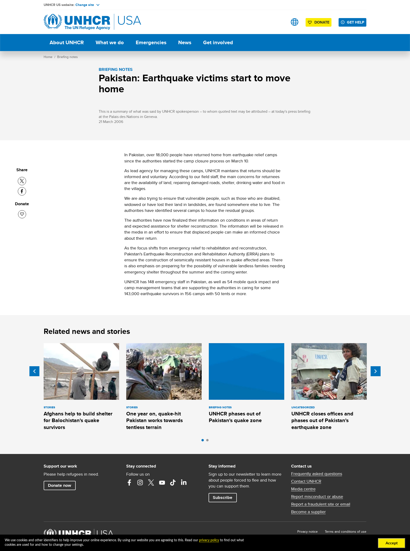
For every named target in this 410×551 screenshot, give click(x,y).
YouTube (162, 482)
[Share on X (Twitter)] (22, 181)
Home (48, 56)
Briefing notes (67, 56)
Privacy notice (307, 531)
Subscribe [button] (222, 497)
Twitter (151, 482)
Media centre (303, 489)
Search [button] (280, 22)
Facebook (129, 482)
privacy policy (209, 540)
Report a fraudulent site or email (320, 504)
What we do (110, 42)
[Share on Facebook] (22, 191)
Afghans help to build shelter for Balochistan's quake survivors (78, 420)
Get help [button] (355, 22)
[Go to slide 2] (208, 441)
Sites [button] (294, 22)
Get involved (218, 42)
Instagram (140, 482)
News (184, 42)
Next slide (376, 371)
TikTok (173, 482)
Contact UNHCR (306, 481)
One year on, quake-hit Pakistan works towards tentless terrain (154, 420)
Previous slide (34, 371)
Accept (392, 543)
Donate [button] (321, 22)
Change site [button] (84, 4)
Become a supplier (308, 511)
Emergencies (151, 42)
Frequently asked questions (316, 473)
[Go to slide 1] (203, 441)
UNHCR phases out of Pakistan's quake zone (235, 417)
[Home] (77, 22)
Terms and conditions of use (345, 531)
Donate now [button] (59, 485)
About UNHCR (67, 42)
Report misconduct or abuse (317, 496)
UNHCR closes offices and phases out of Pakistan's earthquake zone (322, 420)
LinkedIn (184, 482)
